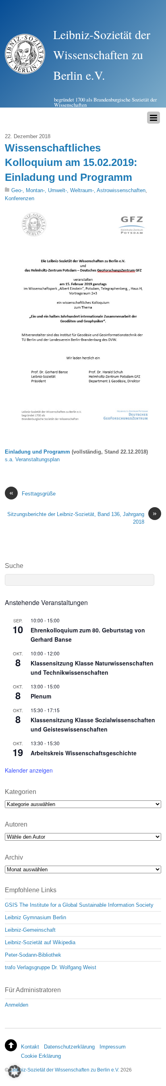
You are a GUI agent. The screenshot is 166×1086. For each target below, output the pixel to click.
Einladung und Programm (37, 452)
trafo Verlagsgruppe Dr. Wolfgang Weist (50, 967)
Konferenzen (19, 198)
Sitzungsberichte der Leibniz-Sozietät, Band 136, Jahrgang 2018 (82, 517)
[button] (14, 1071)
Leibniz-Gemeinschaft (30, 930)
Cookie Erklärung (41, 1056)
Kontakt (30, 1047)
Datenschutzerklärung (69, 1047)
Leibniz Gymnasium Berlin (35, 917)
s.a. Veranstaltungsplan (32, 459)
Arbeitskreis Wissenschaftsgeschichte (84, 753)
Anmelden (16, 1005)
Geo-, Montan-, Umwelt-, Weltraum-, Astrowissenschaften (78, 190)
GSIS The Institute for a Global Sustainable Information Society (79, 905)
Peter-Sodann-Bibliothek (33, 955)
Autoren (16, 824)
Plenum (41, 696)
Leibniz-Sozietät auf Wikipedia (40, 942)
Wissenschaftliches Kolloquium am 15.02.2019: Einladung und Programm (71, 162)
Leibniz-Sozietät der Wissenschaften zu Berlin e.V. (64, 1069)
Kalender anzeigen (29, 770)
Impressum (113, 1047)
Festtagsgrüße (32, 493)
